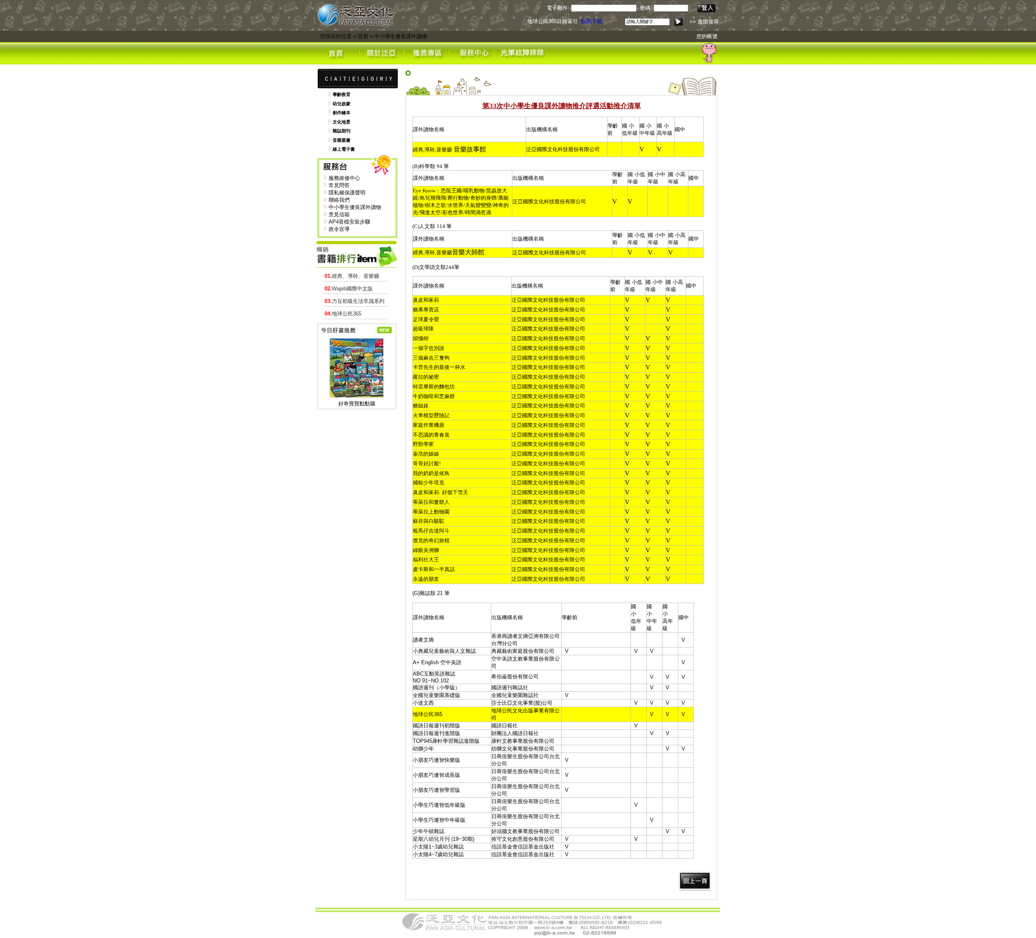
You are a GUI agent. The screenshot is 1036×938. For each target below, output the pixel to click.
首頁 (363, 36)
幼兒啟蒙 (341, 103)
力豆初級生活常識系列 (354, 301)
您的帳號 (707, 36)
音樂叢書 (341, 140)
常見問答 (339, 185)
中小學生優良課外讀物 (400, 36)
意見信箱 (339, 214)
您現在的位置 (336, 36)
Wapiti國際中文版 (349, 289)
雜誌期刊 (341, 130)
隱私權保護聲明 (347, 193)
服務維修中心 (344, 178)
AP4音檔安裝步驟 (349, 222)
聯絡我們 (339, 200)
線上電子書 (344, 149)
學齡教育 (341, 94)
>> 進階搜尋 (704, 22)
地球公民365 (343, 314)
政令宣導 (339, 229)
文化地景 (341, 121)
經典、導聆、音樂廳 (352, 276)
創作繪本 (341, 112)
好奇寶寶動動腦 (356, 404)
